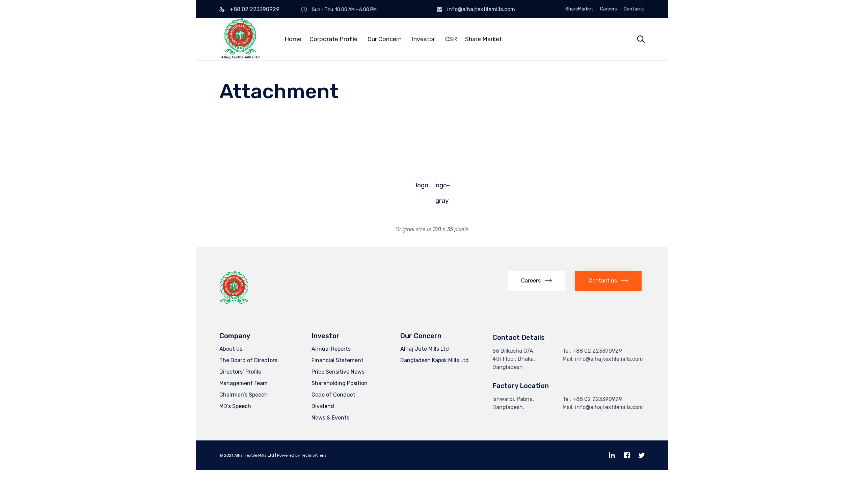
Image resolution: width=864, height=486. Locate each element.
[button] (536, 281)
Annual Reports (331, 349)
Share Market (483, 39)
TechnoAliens (314, 455)
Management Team (243, 383)
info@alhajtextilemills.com (481, 9)
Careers (608, 9)
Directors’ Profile (240, 372)
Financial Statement (337, 360)
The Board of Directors (248, 360)
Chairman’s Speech (243, 395)
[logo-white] (251, 153)
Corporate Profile (333, 39)
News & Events (330, 417)
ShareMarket (579, 9)
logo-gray (442, 187)
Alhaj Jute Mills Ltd (424, 349)
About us (230, 349)
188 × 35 (442, 229)
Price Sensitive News (338, 372)
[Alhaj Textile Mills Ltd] (240, 39)
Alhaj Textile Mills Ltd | (255, 455)
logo (422, 185)
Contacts (634, 9)
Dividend (323, 406)
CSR (451, 39)
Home (293, 39)
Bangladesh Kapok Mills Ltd (434, 360)
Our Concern (385, 39)
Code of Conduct (333, 395)
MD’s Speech (235, 406)
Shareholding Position (340, 383)
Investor (423, 39)
